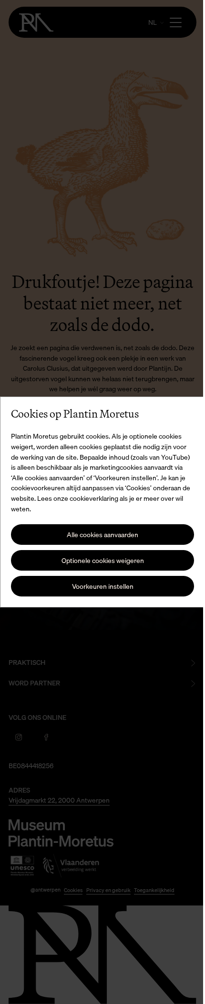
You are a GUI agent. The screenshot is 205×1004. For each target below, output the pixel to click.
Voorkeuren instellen (99, 586)
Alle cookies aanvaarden (99, 534)
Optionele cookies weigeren (99, 560)
